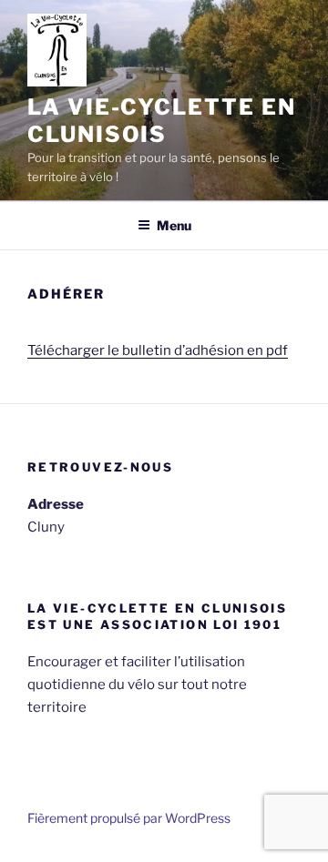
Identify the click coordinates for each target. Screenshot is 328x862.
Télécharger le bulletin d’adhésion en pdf (157, 350)
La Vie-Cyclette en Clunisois (161, 120)
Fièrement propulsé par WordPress (129, 818)
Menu (174, 225)
